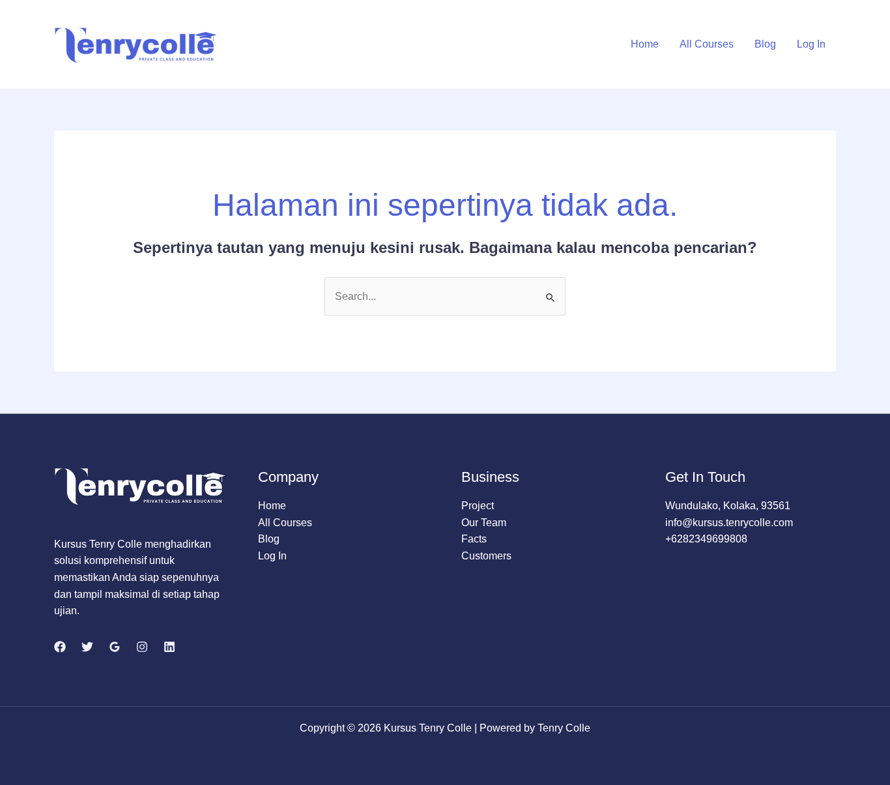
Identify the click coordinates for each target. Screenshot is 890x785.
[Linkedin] (169, 647)
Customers (486, 555)
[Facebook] (60, 647)
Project (477, 505)
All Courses (707, 44)
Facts (474, 538)
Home (645, 44)
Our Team (483, 522)
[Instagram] (142, 647)
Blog (765, 44)
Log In (811, 44)
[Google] (115, 647)
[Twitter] (87, 647)
